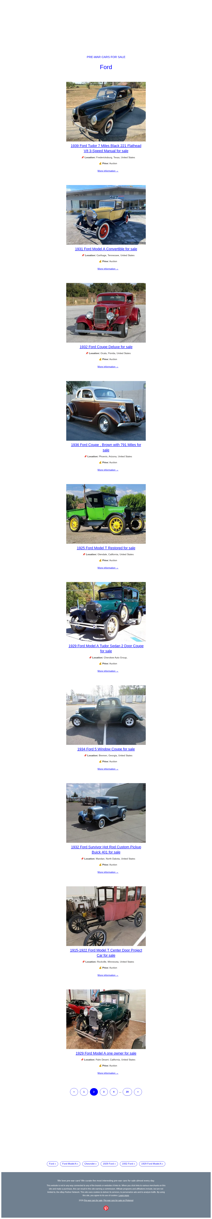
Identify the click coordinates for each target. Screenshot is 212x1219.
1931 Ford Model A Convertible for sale (106, 249)
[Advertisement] (106, 24)
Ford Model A (69, 1163)
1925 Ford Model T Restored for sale (106, 548)
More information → (108, 170)
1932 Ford (127, 1163)
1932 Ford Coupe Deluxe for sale (106, 347)
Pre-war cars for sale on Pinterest (118, 1200)
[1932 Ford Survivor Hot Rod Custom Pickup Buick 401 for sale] (106, 842)
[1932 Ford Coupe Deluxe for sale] (106, 341)
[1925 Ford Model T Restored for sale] (106, 543)
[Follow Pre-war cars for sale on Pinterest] (106, 1209)
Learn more (124, 1195)
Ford (106, 67)
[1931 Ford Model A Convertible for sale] (106, 244)
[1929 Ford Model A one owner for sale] (106, 1048)
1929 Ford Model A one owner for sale (106, 1053)
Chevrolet (89, 1163)
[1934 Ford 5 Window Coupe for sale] (106, 744)
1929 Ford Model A (151, 1163)
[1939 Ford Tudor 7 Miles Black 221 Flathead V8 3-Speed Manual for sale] (106, 140)
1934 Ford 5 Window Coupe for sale (106, 749)
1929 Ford (108, 1163)
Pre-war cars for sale (106, 57)
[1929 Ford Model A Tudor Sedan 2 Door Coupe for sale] (106, 640)
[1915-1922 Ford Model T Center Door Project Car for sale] (106, 945)
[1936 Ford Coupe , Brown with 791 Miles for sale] (106, 440)
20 (127, 1091)
